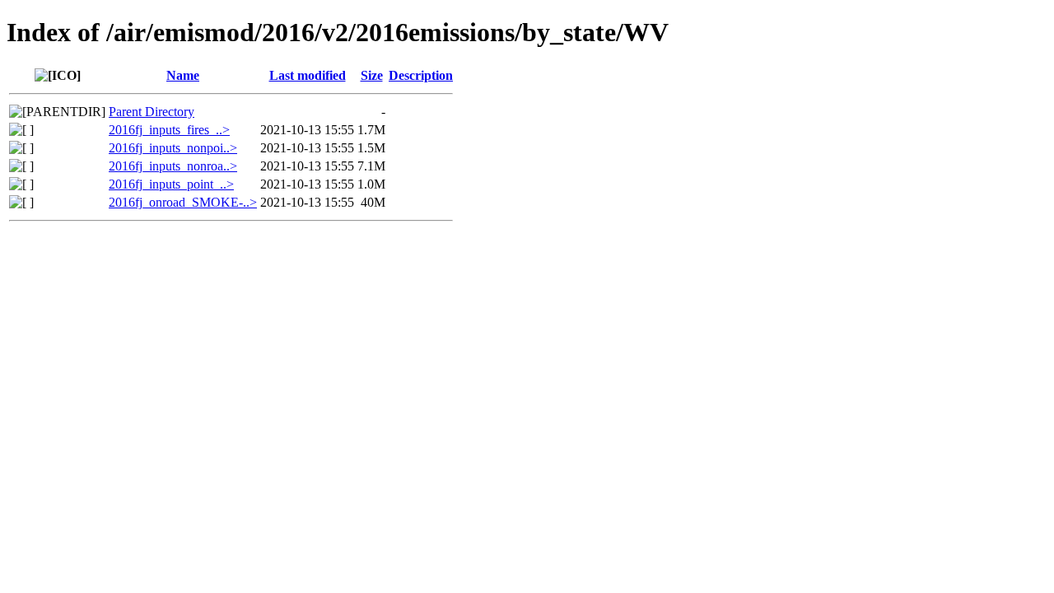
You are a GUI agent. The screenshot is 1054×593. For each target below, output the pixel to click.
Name (182, 75)
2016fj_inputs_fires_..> (169, 130)
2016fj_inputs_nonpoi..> (173, 148)
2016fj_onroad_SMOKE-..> (183, 202)
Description (421, 75)
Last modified (307, 75)
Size (372, 75)
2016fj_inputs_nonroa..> (173, 166)
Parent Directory (151, 112)
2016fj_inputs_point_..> (171, 184)
